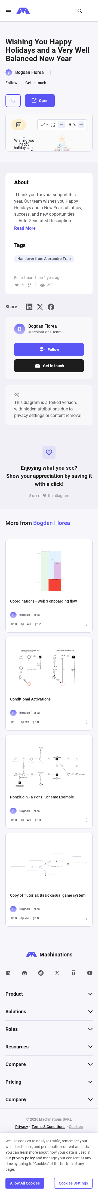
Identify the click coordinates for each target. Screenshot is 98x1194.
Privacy (21, 1127)
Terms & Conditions (48, 1127)
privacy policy (23, 1158)
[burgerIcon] (8, 11)
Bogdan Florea (29, 72)
